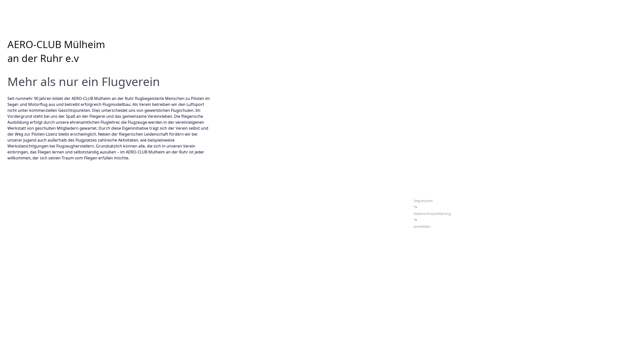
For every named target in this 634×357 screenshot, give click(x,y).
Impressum (423, 200)
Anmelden (422, 226)
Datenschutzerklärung (432, 213)
